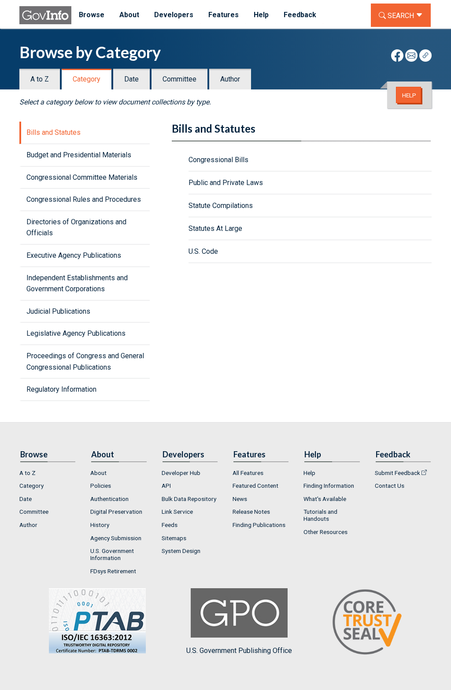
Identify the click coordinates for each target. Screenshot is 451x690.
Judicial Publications (58, 311)
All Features (248, 472)
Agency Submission (115, 538)
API (166, 485)
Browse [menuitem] (91, 15)
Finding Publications (259, 524)
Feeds (169, 524)
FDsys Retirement (113, 571)
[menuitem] (47, 472)
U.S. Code (203, 251)
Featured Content (255, 485)
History (99, 524)
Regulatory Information (61, 389)
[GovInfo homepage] (45, 15)
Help (409, 95)
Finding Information (328, 485)
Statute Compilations (221, 205)
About (98, 472)
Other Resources (325, 531)
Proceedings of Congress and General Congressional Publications (85, 361)
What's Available (324, 498)
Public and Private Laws (226, 182)
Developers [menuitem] (173, 15)
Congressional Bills (218, 160)
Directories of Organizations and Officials (76, 227)
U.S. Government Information (112, 554)
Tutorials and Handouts (320, 515)
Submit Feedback (397, 472)
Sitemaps (174, 538)
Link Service (177, 511)
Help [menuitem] (261, 15)
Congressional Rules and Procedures (83, 199)
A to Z (39, 79)
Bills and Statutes (53, 132)
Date (131, 79)
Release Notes (251, 511)
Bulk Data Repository (189, 498)
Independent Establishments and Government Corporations (77, 283)
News (240, 498)
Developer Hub (181, 472)
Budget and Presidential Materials (78, 155)
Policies (100, 485)
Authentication (109, 498)
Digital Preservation (116, 511)
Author (230, 79)
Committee (179, 79)
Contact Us (389, 485)
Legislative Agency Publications (76, 333)
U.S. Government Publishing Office (239, 650)
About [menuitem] (129, 15)
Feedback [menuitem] (300, 15)
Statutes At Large (215, 228)
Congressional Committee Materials (81, 177)
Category (86, 79)
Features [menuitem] (223, 15)
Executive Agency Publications (73, 255)
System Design (181, 550)
